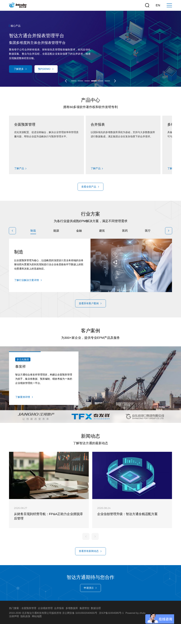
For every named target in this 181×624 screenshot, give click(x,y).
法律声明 (14, 616)
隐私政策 (25, 616)
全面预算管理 (28, 608)
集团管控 (84, 608)
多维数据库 (72, 608)
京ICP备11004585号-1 (111, 612)
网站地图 (37, 616)
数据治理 (96, 608)
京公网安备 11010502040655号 (79, 612)
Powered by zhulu (135, 612)
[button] (66, 81)
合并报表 (59, 608)
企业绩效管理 (45, 608)
